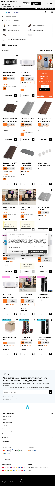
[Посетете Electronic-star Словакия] (19, 467)
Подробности (8, 95)
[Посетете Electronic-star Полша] (3, 470)
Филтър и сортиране (46, 50)
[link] (10, 62)
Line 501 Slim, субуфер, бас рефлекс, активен (27, 74)
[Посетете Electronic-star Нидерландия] (19, 470)
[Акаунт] (45, 12)
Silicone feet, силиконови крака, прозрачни (44, 164)
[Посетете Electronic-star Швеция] (11, 470)
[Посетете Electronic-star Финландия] (13, 470)
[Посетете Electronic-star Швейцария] (8, 467)
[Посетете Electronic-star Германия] (3, 467)
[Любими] (48, 12)
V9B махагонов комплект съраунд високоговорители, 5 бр (27, 339)
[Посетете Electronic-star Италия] (13, 467)
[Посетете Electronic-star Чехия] (22, 467)
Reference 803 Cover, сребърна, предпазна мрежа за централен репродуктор (27, 164)
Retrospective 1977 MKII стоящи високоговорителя (10, 339)
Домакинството (6, 416)
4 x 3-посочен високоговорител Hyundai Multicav (27, 254)
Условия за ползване (48, 468)
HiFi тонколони (15, 20)
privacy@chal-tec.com (7, 399)
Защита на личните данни (9, 479)
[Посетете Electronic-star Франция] (11, 467)
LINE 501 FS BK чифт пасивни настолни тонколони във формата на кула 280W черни (44, 296)
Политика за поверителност (8, 396)
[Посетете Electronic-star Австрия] (5, 467)
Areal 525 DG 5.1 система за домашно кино (9, 208)
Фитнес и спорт (6, 428)
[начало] (4, 20)
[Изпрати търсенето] (2, 16)
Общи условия (22, 479)
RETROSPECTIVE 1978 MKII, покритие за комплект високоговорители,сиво (45, 208)
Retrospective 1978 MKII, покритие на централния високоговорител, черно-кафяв (10, 120)
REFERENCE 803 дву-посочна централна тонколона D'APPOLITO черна (9, 74)
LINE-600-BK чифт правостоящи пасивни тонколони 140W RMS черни (45, 339)
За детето (5, 434)
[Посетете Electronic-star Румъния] (5, 470)
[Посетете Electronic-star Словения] (24, 470)
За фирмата (31, 479)
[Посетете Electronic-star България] (8, 470)
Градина (4, 419)
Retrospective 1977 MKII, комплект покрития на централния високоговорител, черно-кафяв (10, 164)
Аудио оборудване (7, 422)
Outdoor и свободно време (9, 431)
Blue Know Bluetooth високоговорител (9, 254)
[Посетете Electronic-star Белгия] (16, 470)
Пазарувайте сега (36, 4)
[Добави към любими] (17, 55)
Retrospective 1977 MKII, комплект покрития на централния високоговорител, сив (27, 120)
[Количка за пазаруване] (52, 12)
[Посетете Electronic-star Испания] (16, 467)
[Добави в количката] (15, 95)
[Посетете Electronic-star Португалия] (22, 470)
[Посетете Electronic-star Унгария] (24, 467)
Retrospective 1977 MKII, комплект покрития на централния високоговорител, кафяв (44, 120)
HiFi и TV (8, 20)
